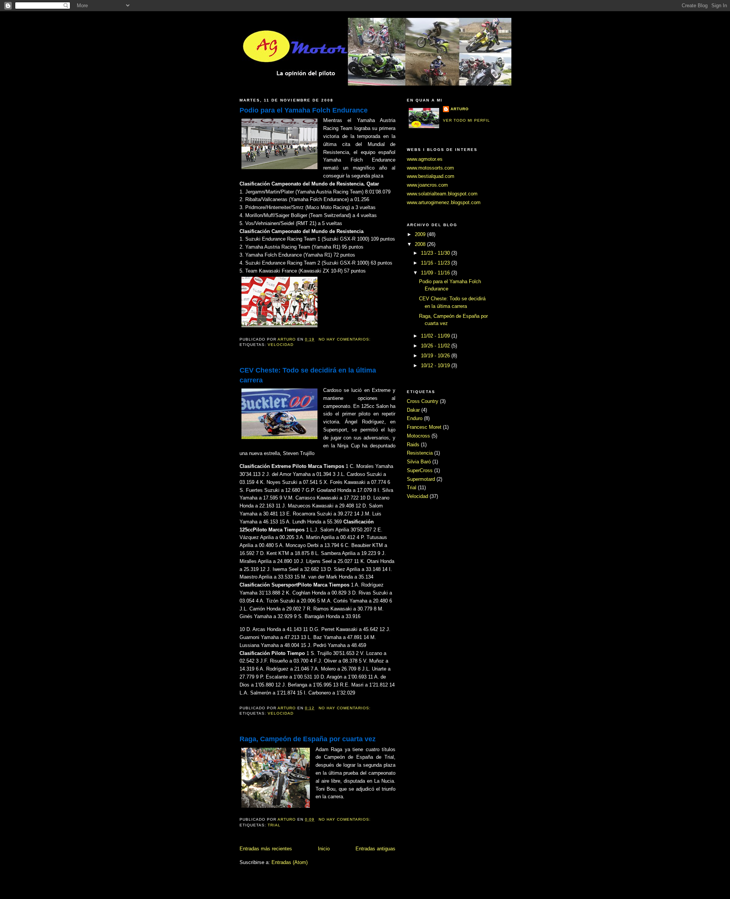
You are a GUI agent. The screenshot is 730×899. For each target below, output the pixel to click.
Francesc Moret (424, 427)
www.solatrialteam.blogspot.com (442, 194)
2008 (421, 244)
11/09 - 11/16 (436, 273)
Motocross (418, 436)
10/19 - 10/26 (436, 355)
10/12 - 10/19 (436, 365)
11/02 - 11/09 (436, 336)
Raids (413, 444)
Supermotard (421, 479)
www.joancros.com (427, 185)
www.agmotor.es (425, 159)
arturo (460, 109)
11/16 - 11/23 (436, 263)
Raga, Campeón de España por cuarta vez (308, 739)
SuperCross (420, 470)
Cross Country (422, 401)
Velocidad (281, 344)
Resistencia (420, 453)
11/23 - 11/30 (436, 253)
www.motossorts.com (430, 168)
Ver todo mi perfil (466, 120)
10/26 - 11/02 (436, 346)
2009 (421, 234)
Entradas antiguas (375, 848)
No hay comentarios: (345, 339)
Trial (274, 825)
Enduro (414, 418)
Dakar (413, 410)
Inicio (324, 848)
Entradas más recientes (266, 848)
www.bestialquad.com (430, 176)
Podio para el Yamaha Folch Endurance (304, 110)
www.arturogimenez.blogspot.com (444, 202)
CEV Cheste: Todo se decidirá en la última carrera (308, 375)
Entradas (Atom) (289, 862)
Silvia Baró (419, 462)
